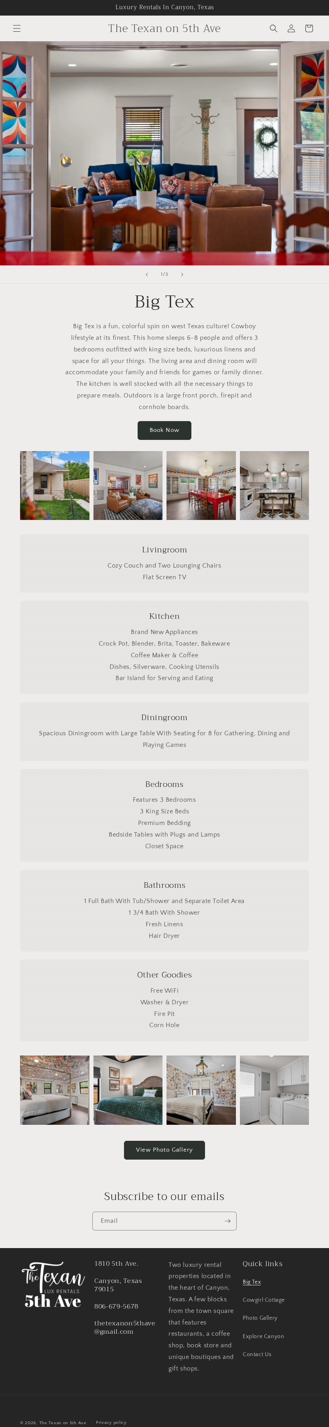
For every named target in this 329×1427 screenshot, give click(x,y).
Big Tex (252, 1282)
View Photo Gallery (164, 1149)
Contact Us (257, 1354)
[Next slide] (182, 274)
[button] (17, 28)
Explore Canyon (263, 1336)
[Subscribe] (227, 1221)
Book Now (164, 430)
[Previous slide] (147, 274)
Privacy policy (111, 1422)
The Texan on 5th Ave (63, 1423)
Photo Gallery (260, 1318)
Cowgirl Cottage (264, 1300)
